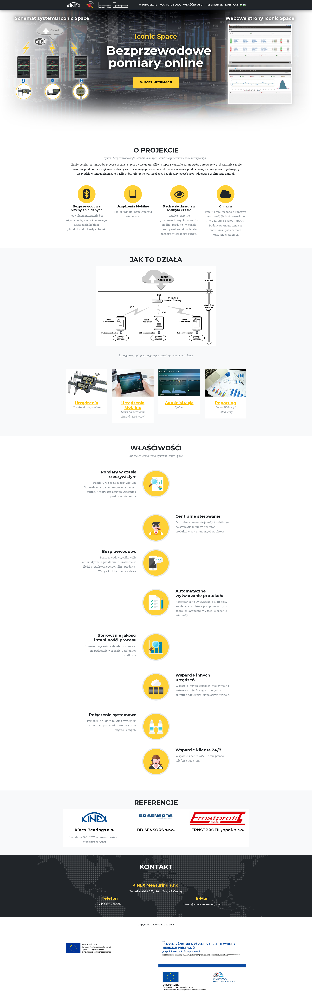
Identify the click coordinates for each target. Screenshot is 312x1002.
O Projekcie (148, 4)
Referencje (214, 4)
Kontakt (232, 4)
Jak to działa (170, 4)
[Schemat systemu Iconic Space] (52, 60)
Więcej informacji (156, 82)
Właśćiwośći (193, 4)
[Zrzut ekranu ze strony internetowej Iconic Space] (260, 42)
